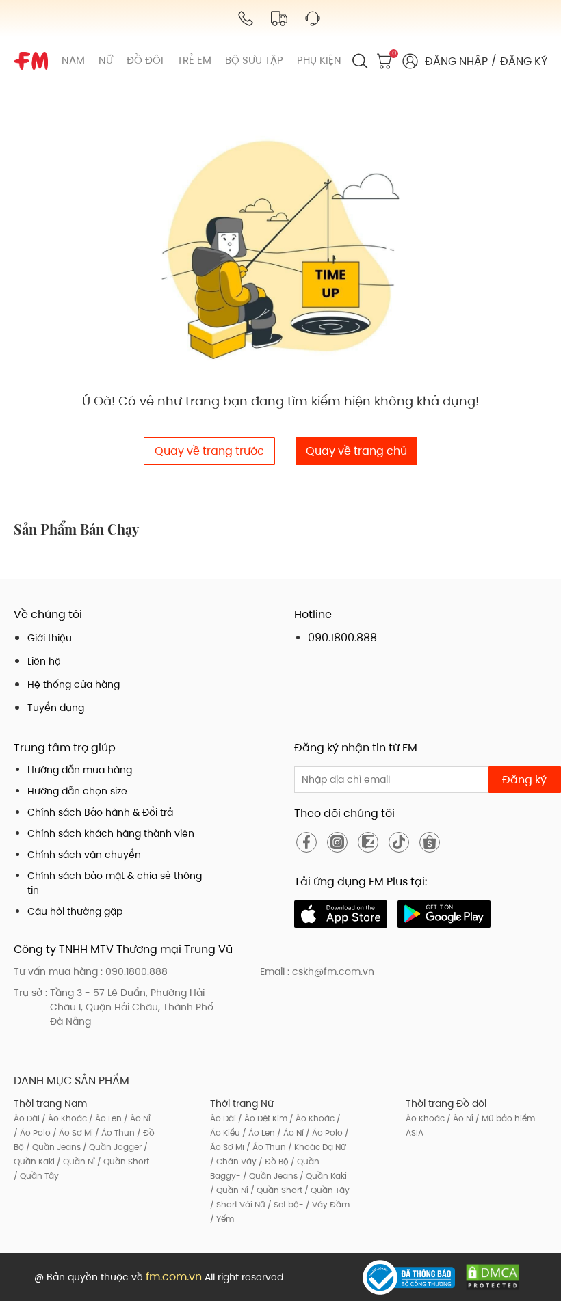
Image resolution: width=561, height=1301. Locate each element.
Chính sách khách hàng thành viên (110, 833)
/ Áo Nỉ (136, 1118)
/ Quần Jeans (52, 1147)
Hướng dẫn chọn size (77, 791)
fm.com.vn (174, 1277)
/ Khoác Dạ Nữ (316, 1147)
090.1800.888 (342, 637)
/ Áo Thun (114, 1132)
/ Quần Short (122, 1161)
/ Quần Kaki (322, 1175)
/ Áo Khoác (63, 1118)
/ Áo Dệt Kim (261, 1118)
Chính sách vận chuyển (84, 854)
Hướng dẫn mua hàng (79, 770)
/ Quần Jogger (111, 1147)
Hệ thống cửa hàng (73, 684)
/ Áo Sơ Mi (72, 1132)
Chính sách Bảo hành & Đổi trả (100, 812)
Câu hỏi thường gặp (74, 911)
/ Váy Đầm (327, 1204)
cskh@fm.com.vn (333, 971)
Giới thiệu (49, 638)
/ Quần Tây (36, 1175)
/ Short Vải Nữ (237, 1204)
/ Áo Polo (32, 1132)
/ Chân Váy (233, 1161)
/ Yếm (222, 1218)
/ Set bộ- (284, 1204)
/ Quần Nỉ (75, 1161)
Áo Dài (27, 1118)
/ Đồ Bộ (273, 1161)
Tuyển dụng (55, 707)
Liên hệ (44, 661)
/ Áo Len (104, 1118)
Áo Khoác (425, 1118)
